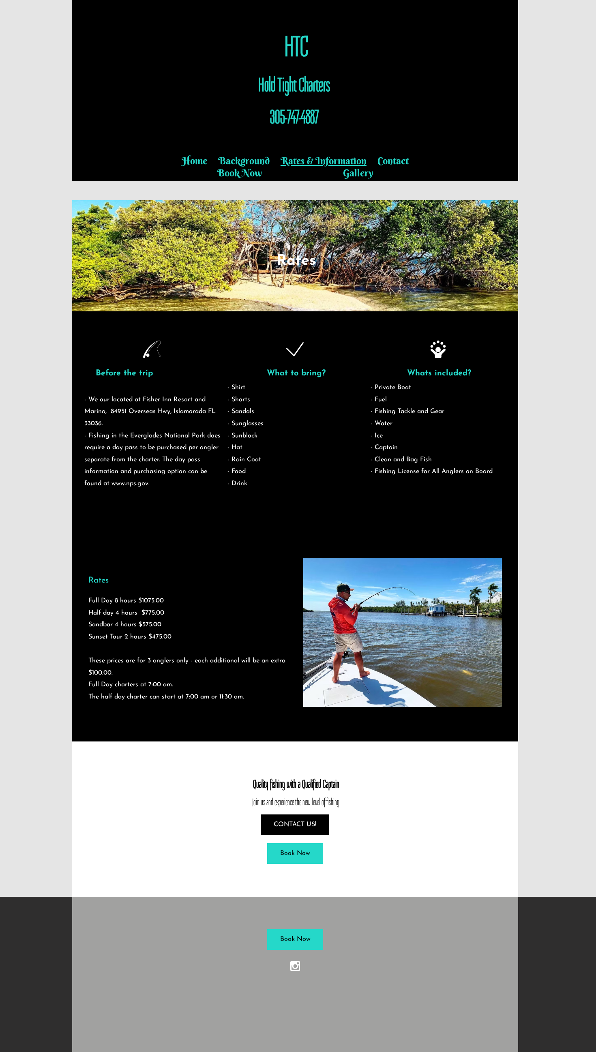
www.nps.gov (129, 483)
